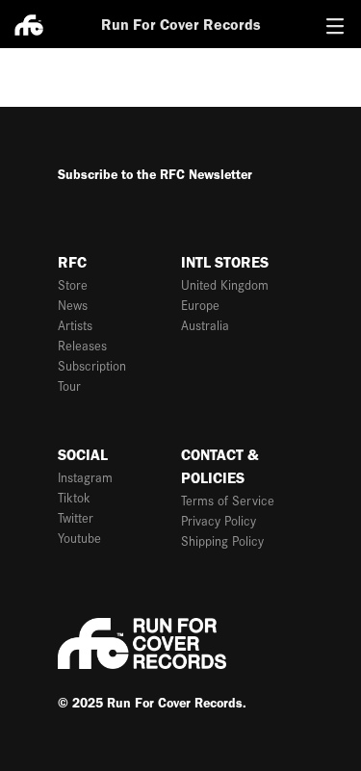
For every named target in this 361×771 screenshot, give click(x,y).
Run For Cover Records (181, 24)
